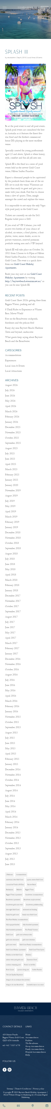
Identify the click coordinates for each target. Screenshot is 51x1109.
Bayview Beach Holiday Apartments (32, 1092)
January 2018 (11, 590)
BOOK (47, 1105)
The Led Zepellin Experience (14, 975)
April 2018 (10, 574)
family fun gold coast (12, 915)
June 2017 (10, 627)
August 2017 (11, 616)
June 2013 (10, 864)
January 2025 (11, 479)
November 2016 (13, 664)
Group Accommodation (35, 1046)
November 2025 (13, 432)
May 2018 (10, 569)
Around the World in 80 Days (15, 884)
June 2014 (10, 801)
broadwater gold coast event (14, 905)
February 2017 (12, 648)
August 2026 (11, 385)
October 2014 (12, 780)
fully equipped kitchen (12, 925)
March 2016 (11, 701)
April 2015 (10, 753)
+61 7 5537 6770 (12, 1045)
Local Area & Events (34, 57)
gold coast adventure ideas (24, 935)
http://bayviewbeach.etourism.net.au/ (23, 281)
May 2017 (10, 632)
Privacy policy (38, 1088)
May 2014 (10, 806)
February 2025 (12, 474)
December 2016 (12, 658)
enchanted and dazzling (30, 909)
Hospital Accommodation (36, 1052)
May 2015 (10, 748)
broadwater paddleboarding (34, 905)
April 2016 (10, 695)
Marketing (27, 1095)
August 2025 (11, 448)
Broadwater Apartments (13, 899)
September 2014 (13, 785)
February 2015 (12, 758)
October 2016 (12, 669)
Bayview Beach (31, 884)
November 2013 (13, 837)
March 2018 (11, 579)
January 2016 (11, 711)
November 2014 (13, 774)
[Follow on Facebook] (5, 1070)
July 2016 (10, 680)
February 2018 (12, 585)
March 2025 (11, 469)
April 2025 (10, 464)
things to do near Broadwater (14, 985)
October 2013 (12, 843)
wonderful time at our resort (35, 985)
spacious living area (23, 970)
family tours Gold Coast (29, 915)
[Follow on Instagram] (10, 1070)
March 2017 (11, 643)
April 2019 (10, 511)
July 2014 (10, 795)
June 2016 (10, 685)
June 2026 (10, 395)
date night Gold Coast (12, 909)
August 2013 (11, 853)
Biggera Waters (29, 889)
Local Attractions (13, 371)
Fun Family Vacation (31, 930)
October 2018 (12, 543)
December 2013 (12, 832)
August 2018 (11, 553)
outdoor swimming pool (13, 965)
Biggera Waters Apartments (14, 895)
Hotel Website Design (12, 1095)
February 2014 (12, 822)
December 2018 (12, 532)
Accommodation (13, 355)
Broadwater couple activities (32, 899)
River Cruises (10, 970)
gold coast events (11, 944)
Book (44, 8)
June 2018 (10, 564)
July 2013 (10, 858)
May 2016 (10, 690)
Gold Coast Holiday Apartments (16, 950)
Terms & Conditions (23, 1088)
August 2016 (11, 674)
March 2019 (11, 516)
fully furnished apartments (14, 930)
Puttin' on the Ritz (29, 965)
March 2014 (11, 816)
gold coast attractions (12, 940)
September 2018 (13, 548)
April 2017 (10, 637)
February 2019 (12, 522)
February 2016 (12, 706)
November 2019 (13, 490)
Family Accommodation (35, 1049)
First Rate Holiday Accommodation (17, 919)
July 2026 (10, 390)
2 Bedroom (9, 874)
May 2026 (10, 400)
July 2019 (10, 501)
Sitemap (10, 1088)
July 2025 (10, 453)
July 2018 (10, 558)
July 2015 (10, 737)
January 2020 (11, 485)
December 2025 (12, 427)
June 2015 (10, 743)
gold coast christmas (29, 940)
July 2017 (10, 622)
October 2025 (12, 437)
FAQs (28, 1055)
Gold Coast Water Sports (36, 950)
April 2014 (10, 811)
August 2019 (11, 495)
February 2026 (12, 416)
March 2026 (11, 411)
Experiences (10, 360)
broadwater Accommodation (34, 895)
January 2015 (11, 764)
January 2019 (11, 527)
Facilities (29, 1040)
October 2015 (12, 722)
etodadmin (11, 57)
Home (28, 1034)
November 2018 (13, 537)
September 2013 (13, 848)
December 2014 (12, 769)
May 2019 (10, 506)
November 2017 (13, 601)
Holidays (28, 955)
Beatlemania (9, 889)
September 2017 (13, 611)
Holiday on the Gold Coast (14, 955)
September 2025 (13, 443)
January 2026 (11, 422)
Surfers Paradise (37, 970)
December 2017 (12, 595)
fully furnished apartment (30, 925)
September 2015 (13, 727)
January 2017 (11, 653)
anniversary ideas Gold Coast (14, 880)
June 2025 (10, 458)
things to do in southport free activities (18, 980)
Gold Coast (9, 935)
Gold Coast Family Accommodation (31, 944)
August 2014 (11, 790)
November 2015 (13, 716)
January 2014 (11, 827)
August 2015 (11, 732)
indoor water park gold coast (14, 960)
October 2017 (12, 606)
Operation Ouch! (32, 960)
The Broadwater (32, 1043)
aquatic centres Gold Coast (35, 880)
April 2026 (10, 406)
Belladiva (19, 889)
